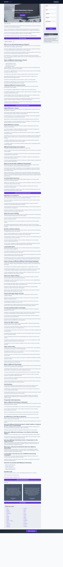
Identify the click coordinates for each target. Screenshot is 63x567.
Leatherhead (15, 477)
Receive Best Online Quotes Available (22, 105)
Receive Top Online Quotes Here (22, 479)
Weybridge (8, 523)
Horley (25, 510)
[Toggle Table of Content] (13, 41)
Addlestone (8, 526)
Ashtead (7, 477)
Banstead (11, 477)
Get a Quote (22, 15)
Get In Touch (51, 34)
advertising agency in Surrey (13, 45)
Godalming (25, 520)
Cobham (7, 516)
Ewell (5, 477)
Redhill (7, 522)
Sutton (19, 477)
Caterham (8, 525)
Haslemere (25, 526)
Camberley (25, 523)
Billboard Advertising (10, 35)
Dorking (7, 519)
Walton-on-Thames (9, 520)
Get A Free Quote (23, 502)
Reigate (7, 517)
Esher (7, 514)
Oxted (25, 511)
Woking (25, 514)
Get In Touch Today (22, 38)
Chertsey (25, 508)
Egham (25, 517)
